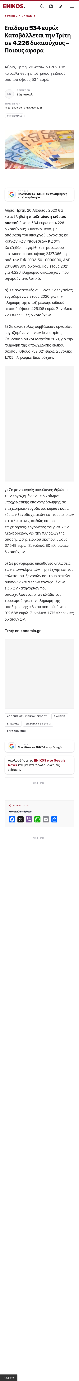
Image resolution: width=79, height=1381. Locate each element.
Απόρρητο (9, 1377)
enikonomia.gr (28, 631)
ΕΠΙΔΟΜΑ (13, 723)
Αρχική (10, 16)
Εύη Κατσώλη (25, 94)
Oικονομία (27, 16)
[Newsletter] (51, 6)
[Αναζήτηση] (42, 6)
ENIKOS (14, 6)
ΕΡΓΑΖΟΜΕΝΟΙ (16, 731)
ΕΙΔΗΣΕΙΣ (60, 716)
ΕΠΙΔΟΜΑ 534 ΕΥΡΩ (38, 723)
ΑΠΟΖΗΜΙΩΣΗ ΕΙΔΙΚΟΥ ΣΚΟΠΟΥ (27, 716)
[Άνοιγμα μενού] (71, 6)
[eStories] (60, 6)
